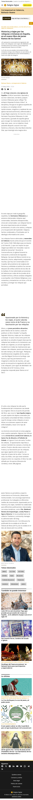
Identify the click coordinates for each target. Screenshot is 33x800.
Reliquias (20, 575)
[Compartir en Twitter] (5, 89)
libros (4, 571)
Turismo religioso (8, 580)
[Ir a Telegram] (29, 766)
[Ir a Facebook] (2, 766)
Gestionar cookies (16, 796)
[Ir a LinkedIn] (14, 766)
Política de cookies (16, 783)
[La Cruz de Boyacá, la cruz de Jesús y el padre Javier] (16, 686)
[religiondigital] (16, 792)
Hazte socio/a (27, 5)
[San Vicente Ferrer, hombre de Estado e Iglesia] (16, 628)
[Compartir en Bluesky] (8, 89)
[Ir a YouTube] (17, 766)
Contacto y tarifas (16, 777)
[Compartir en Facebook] (2, 89)
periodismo (14, 584)
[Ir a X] (6, 766)
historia (21, 571)
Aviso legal (16, 780)
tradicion (20, 580)
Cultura (12, 571)
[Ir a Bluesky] (21, 766)
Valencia (5, 584)
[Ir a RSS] (2, 769)
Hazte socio (16, 786)
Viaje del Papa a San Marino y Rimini (21, 18)
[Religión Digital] (11, 5)
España (4, 575)
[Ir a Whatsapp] (25, 766)
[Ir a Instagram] (10, 766)
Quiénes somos (16, 775)
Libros (23, 584)
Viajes (12, 575)
